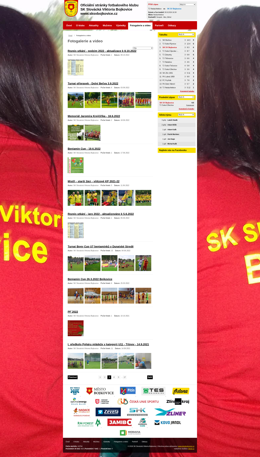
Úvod (69, 25)
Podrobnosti (190, 105)
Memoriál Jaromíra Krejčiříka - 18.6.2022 (94, 116)
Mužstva (107, 25)
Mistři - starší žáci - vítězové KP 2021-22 (93, 181)
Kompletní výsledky (186, 109)
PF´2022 (73, 311)
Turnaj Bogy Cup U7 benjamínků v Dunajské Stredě (101, 246)
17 (125, 377)
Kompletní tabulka (187, 91)
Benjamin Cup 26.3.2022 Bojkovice (90, 279)
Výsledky (121, 25)
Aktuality (93, 25)
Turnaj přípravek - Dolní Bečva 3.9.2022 (93, 83)
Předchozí (72, 377)
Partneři (159, 25)
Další (150, 377)
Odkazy (172, 25)
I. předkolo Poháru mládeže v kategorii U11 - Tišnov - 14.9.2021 (108, 344)
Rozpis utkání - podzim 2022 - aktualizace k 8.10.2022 (102, 50)
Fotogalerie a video (140, 25)
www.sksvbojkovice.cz (186, 446)
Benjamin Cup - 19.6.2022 (84, 148)
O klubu (80, 25)
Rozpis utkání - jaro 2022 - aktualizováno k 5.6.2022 (101, 213)
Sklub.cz (191, 449)
